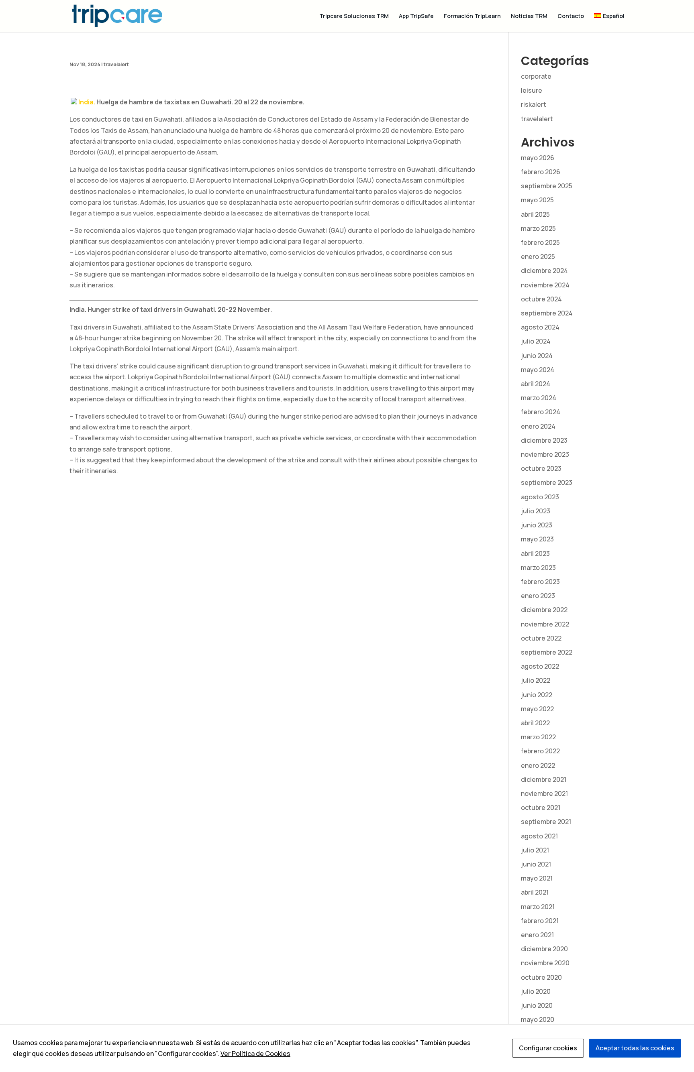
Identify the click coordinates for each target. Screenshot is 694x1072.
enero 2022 (538, 765)
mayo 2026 (537, 157)
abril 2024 (535, 383)
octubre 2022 (541, 638)
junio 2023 (536, 525)
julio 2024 (536, 341)
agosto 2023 (540, 496)
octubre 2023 (541, 468)
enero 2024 (538, 426)
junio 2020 (537, 1005)
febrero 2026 (540, 171)
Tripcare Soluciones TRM (354, 16)
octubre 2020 (541, 977)
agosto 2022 (540, 666)
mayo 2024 (537, 369)
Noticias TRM (529, 16)
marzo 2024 (538, 397)
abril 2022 (535, 722)
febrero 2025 (540, 242)
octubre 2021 (540, 807)
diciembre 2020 (544, 948)
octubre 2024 (541, 299)
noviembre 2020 (545, 962)
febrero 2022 (540, 751)
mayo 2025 (537, 199)
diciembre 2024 (544, 270)
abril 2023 (535, 553)
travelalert (116, 64)
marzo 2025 (538, 228)
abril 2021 (535, 892)
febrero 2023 (540, 581)
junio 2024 (537, 355)
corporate (536, 76)
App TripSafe (416, 16)
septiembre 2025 (546, 185)
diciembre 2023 (544, 440)
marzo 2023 (538, 567)
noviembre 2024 (545, 285)
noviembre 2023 (545, 454)
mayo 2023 (537, 539)
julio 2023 (535, 511)
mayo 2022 (537, 708)
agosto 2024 (540, 327)
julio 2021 (535, 850)
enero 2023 (538, 595)
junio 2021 (536, 864)
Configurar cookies (548, 1048)
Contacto (570, 16)
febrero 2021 (540, 920)
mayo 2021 (537, 878)
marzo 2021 (538, 906)
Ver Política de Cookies (255, 1053)
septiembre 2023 (546, 482)
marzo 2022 (538, 736)
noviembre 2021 (544, 793)
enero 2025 (538, 256)
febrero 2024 (540, 411)
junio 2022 (536, 694)
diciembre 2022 (544, 609)
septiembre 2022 (546, 652)
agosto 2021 (539, 836)
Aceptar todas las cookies (635, 1048)
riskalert (533, 104)
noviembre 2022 (545, 624)
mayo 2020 (537, 1019)
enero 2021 (537, 934)
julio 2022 (535, 680)
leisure (531, 90)
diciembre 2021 (543, 779)
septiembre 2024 (547, 313)
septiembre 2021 (546, 821)
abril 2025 (535, 214)
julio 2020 (536, 991)
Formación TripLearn (472, 16)
